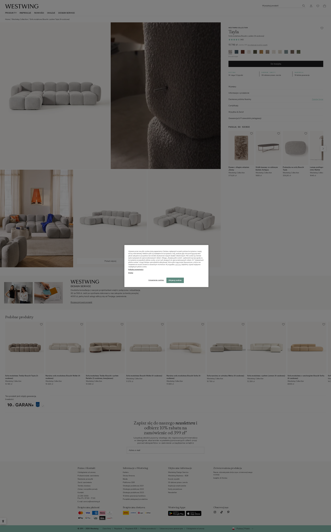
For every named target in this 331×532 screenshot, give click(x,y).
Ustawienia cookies (156, 280)
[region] (166, 266)
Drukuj (130, 273)
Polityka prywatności (135, 269)
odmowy (178, 264)
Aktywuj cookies (175, 280)
